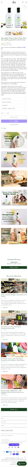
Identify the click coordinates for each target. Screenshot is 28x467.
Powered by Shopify (14, 464)
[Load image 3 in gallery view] (14, 33)
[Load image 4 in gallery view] (17, 33)
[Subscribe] (26, 439)
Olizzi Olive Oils (12, 458)
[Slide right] (24, 33)
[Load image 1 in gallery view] (7, 33)
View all (14, 409)
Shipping (2, 44)
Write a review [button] (14, 267)
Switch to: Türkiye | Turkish (7, 430)
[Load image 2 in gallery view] (10, 33)
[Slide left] (3, 33)
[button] (22, 2)
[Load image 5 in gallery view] (20, 33)
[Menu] (2, 2)
